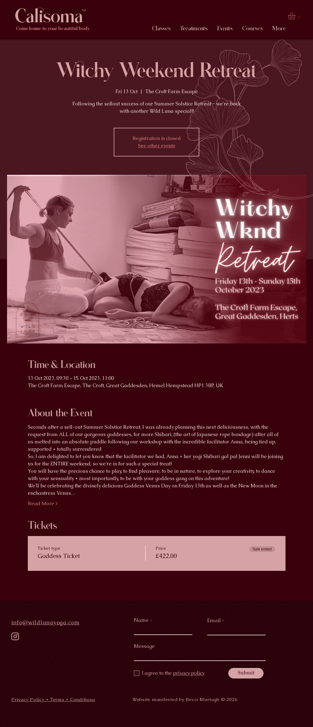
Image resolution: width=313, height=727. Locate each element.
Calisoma (49, 16)
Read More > (43, 504)
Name (141, 620)
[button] (296, 16)
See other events (156, 145)
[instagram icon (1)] (15, 636)
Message (144, 646)
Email (214, 620)
